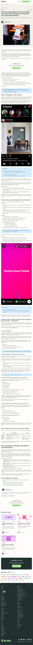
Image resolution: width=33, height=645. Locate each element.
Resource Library (19, 591)
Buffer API (2, 606)
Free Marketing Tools (20, 594)
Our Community (19, 598)
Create (2, 587)
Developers (2, 634)
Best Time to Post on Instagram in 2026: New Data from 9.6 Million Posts (8, 545)
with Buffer (4, 473)
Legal (18, 626)
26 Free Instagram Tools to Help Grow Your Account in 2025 (13, 483)
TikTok (2, 621)
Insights (3, 591)
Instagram (5, 7)
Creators (2, 627)
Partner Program (19, 624)
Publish (2, 588)
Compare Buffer (19, 597)
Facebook (2, 611)
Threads (2, 619)
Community (3, 590)
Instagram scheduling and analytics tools (10, 91)
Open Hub (18, 611)
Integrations (3, 599)
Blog (1, 7)
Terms (28, 641)
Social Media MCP (3, 605)
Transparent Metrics (20, 612)
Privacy (26, 641)
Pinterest (2, 618)
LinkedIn (2, 615)
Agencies (2, 630)
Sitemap (18, 627)
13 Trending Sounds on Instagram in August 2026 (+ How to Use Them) (24, 524)
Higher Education (3, 633)
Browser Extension (3, 603)
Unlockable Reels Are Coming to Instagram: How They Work (12, 374)
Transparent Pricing (20, 614)
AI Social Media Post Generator (22, 595)
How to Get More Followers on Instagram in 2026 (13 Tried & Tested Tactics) (8, 524)
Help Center (19, 603)
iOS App (2, 600)
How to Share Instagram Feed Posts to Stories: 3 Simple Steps (13, 482)
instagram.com (7, 216)
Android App (3, 602)
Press (18, 623)
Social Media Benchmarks (21, 590)
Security (31, 641)
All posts (13, 572)
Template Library (19, 588)
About (18, 620)
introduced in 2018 (13, 53)
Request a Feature (20, 607)
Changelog (18, 606)
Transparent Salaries (20, 615)
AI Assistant (3, 596)
